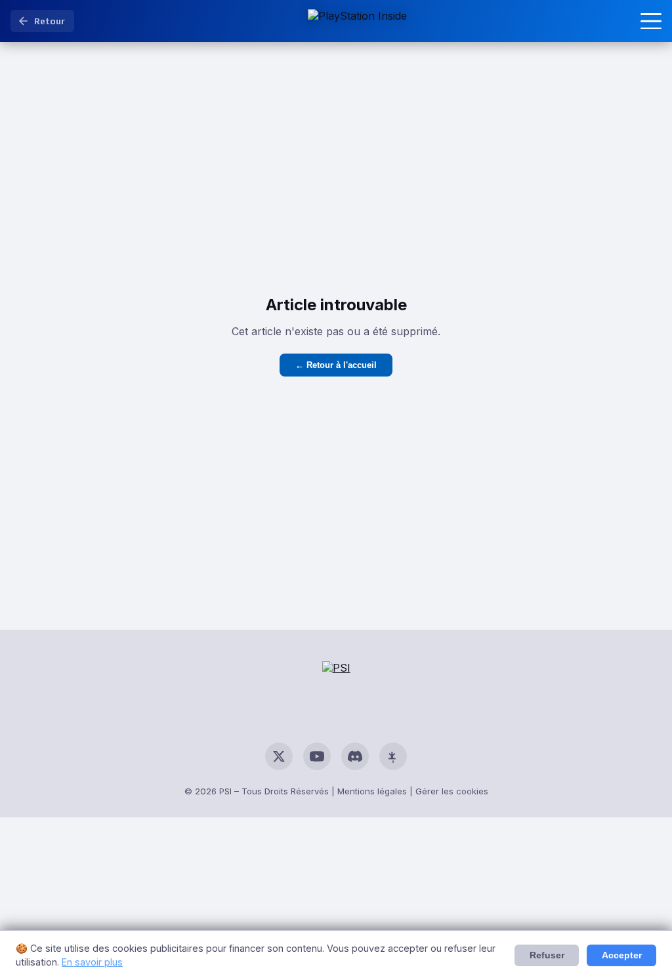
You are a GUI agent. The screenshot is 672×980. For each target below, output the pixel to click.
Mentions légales (372, 791)
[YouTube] (317, 756)
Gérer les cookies (451, 791)
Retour (49, 21)
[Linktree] (393, 756)
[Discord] (355, 756)
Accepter (622, 955)
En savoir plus (92, 962)
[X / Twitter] (279, 756)
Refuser (547, 955)
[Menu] (651, 21)
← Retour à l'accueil (336, 365)
